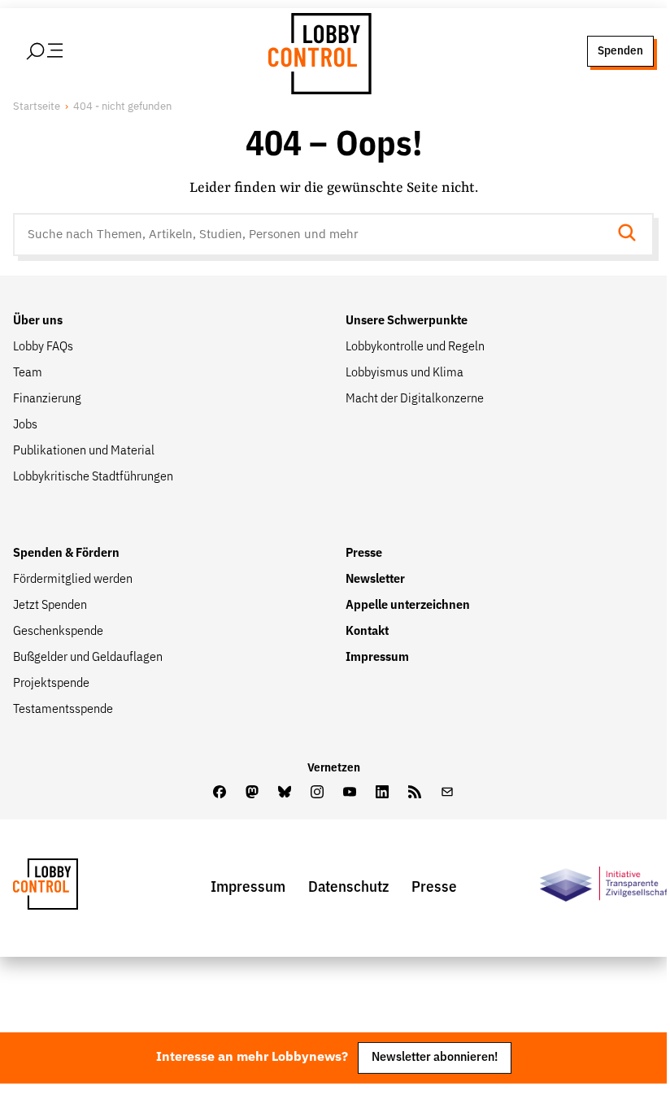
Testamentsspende (63, 709)
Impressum (377, 657)
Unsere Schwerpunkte (407, 321)
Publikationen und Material (83, 451)
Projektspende (51, 683)
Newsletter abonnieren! (435, 1057)
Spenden (620, 51)
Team (27, 373)
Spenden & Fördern (66, 553)
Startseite (36, 107)
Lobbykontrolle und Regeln (415, 347)
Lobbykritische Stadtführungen (93, 477)
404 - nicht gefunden (122, 107)
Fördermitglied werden (73, 579)
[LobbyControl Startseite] (317, 51)
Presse (364, 553)
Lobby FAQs (43, 347)
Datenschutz (348, 887)
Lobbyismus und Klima (404, 373)
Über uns (38, 321)
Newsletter (375, 579)
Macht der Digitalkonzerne (415, 399)
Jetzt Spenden (50, 605)
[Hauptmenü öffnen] (66, 51)
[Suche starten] (631, 234)
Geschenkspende (58, 631)
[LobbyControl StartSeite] (70, 888)
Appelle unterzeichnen (408, 605)
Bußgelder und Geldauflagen (88, 657)
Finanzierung (47, 399)
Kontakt (367, 631)
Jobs (25, 425)
